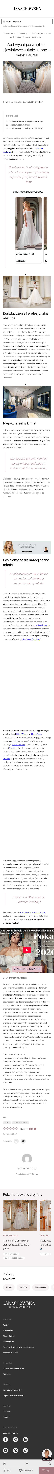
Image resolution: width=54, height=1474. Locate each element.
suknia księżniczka (14, 1258)
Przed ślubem (40, 1287)
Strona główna (9, 33)
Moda (44, 1254)
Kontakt (6, 1411)
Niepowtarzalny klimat (20, 125)
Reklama (7, 1374)
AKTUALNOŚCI (10, 1236)
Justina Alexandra (42, 625)
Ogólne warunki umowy (13, 1395)
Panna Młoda (11, 1254)
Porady (9, 1287)
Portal (5, 1325)
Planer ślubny (9, 1336)
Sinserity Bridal (18, 744)
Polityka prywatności (12, 1390)
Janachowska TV (10, 1352)
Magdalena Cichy (27, 1168)
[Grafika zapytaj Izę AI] (27, 547)
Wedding (23, 33)
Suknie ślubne (20, 1123)
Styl (7, 1123)
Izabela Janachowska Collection (31, 912)
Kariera (6, 1417)
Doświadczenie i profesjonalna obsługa (26, 121)
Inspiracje (23, 1287)
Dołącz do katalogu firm (13, 1368)
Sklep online (8, 1330)
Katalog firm (8, 1341)
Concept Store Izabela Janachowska (18, 1347)
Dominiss (13, 748)
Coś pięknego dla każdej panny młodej (26, 128)
